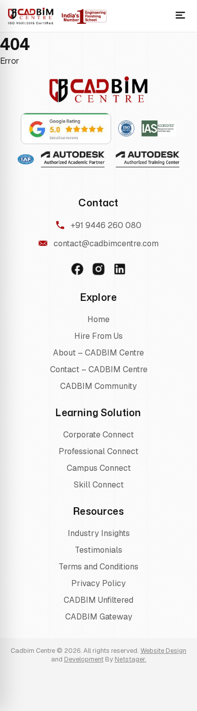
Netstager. (130, 659)
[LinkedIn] (120, 269)
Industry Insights (99, 533)
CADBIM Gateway (98, 616)
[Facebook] (77, 269)
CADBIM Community (98, 386)
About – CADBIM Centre (98, 352)
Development (84, 659)
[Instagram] (98, 269)
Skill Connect (99, 484)
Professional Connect (98, 451)
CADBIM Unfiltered (98, 600)
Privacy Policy (98, 583)
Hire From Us (98, 336)
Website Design (163, 650)
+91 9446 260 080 (106, 225)
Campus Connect (99, 468)
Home (98, 319)
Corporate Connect (98, 434)
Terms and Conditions (98, 566)
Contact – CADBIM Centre (98, 369)
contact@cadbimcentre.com (106, 243)
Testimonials (98, 550)
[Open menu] (180, 16)
